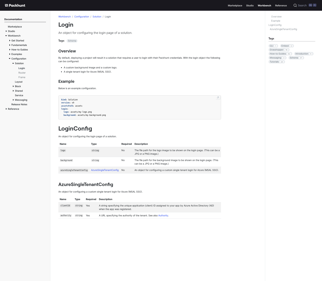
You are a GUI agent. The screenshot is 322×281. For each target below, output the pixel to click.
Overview (276, 16)
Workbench (64, 16)
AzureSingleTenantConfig (283, 29)
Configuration (81, 16)
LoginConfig (275, 24)
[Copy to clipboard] (218, 97)
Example (275, 20)
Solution (97, 16)
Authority (163, 215)
